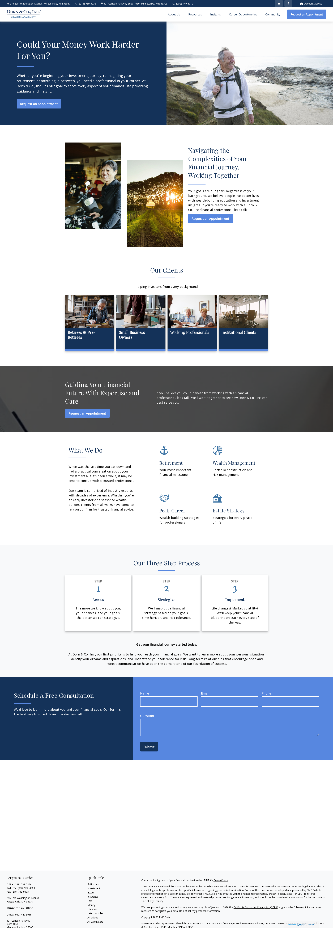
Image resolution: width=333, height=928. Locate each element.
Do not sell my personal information (199, 911)
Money (91, 905)
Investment (93, 888)
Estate (91, 892)
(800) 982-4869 (26, 888)
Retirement (93, 884)
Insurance (92, 896)
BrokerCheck (221, 880)
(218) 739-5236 (87, 3)
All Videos (92, 917)
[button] (174, 14)
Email (205, 693)
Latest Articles (95, 913)
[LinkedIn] (279, 3)
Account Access (313, 3)
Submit (149, 747)
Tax (89, 900)
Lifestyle (92, 909)
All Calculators (95, 921)
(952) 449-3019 (184, 3)
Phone (266, 693)
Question (147, 716)
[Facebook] (288, 3)
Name (144, 693)
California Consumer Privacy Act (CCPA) (256, 907)
